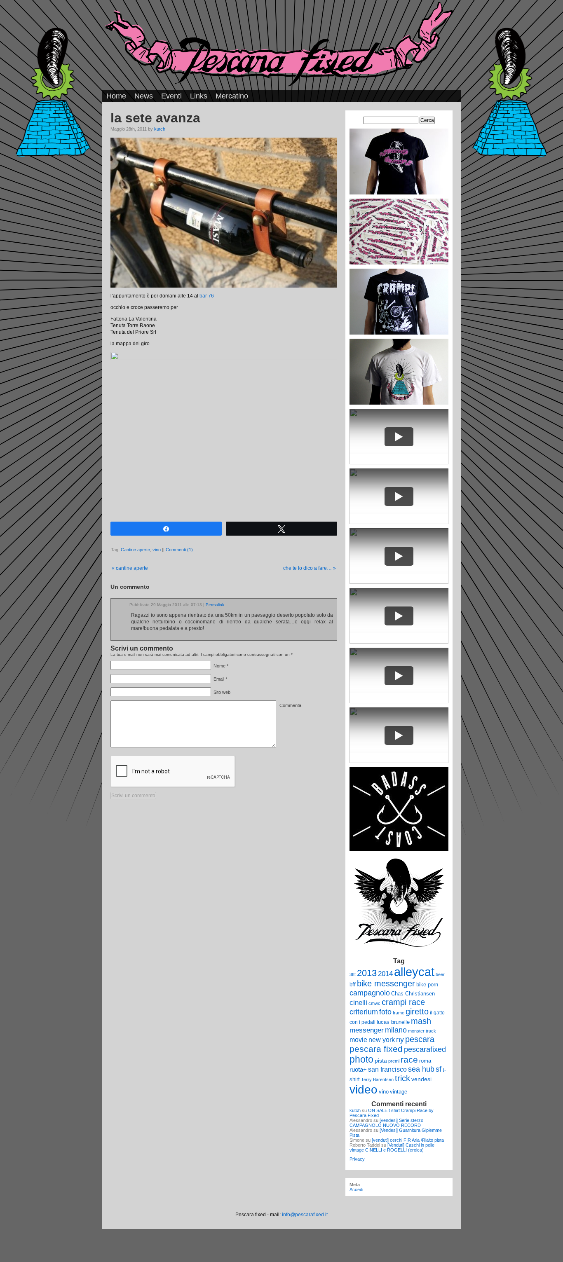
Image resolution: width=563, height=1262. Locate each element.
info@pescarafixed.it (305, 1215)
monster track (422, 1030)
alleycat (414, 972)
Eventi (171, 96)
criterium (364, 1011)
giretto (417, 1011)
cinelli (358, 1003)
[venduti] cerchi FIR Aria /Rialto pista (408, 1140)
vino (156, 549)
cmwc (374, 1003)
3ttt (353, 974)
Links (198, 96)
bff (353, 984)
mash (421, 1021)
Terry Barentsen (377, 1079)
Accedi (356, 1189)
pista (381, 1060)
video (364, 1089)
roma (425, 1061)
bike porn (427, 984)
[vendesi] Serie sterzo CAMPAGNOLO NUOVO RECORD (386, 1123)
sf (438, 1069)
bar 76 (206, 296)
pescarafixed (425, 1049)
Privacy (357, 1159)
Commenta (290, 705)
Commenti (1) (179, 549)
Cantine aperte (135, 549)
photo (361, 1059)
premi (393, 1060)
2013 (367, 973)
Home (116, 96)
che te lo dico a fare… (309, 568)
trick (402, 1078)
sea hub (421, 1069)
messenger (367, 1030)
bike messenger (386, 983)
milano (396, 1030)
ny (400, 1039)
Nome (219, 665)
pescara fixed (376, 1049)
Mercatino (232, 96)
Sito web (221, 692)
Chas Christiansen (413, 993)
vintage (398, 1092)
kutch (159, 128)
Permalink (215, 604)
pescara (419, 1039)
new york (381, 1039)
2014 (385, 973)
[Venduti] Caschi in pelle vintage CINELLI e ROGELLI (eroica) (392, 1147)
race (409, 1059)
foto (385, 1012)
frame (398, 1012)
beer (440, 974)
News (143, 96)
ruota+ (358, 1069)
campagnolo (370, 992)
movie (358, 1039)
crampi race (403, 1002)
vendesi (421, 1079)
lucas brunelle (393, 1022)
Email (218, 679)
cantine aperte (130, 568)
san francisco (387, 1069)
